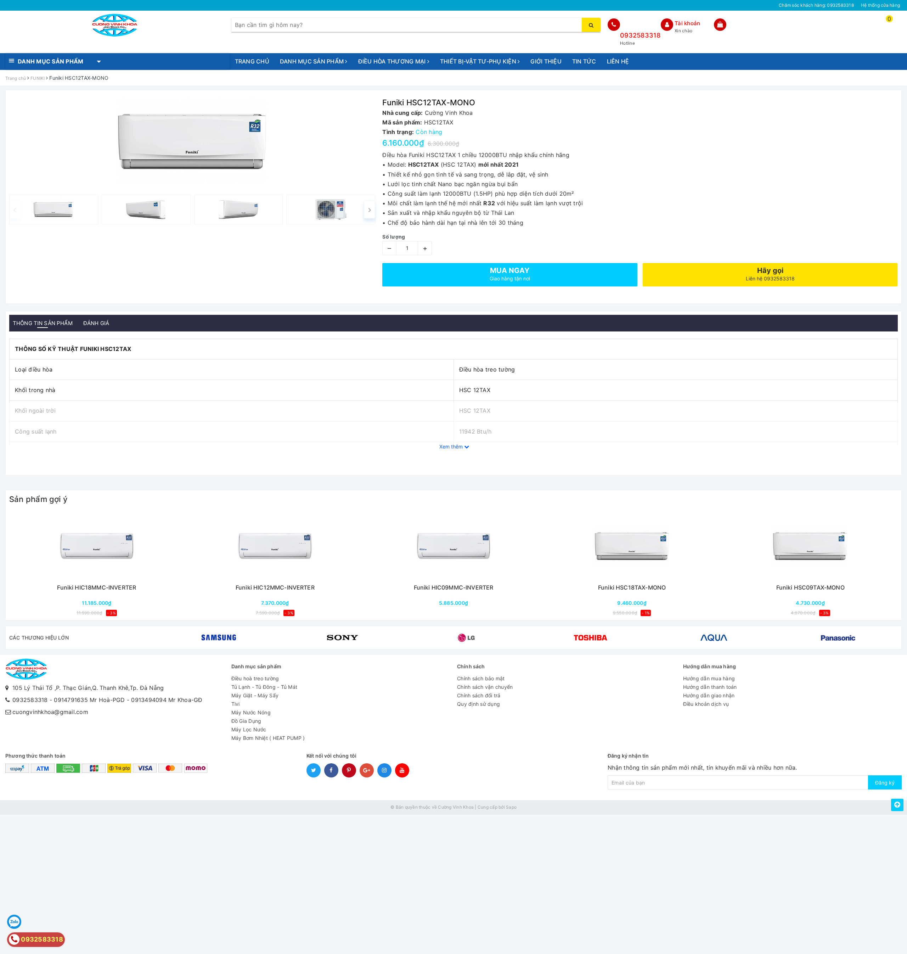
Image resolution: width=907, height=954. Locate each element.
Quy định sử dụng (478, 704)
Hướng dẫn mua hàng (709, 678)
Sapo (511, 807)
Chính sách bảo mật (481, 678)
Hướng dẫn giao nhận (709, 695)
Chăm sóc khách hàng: (816, 5)
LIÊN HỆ (618, 61)
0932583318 (640, 35)
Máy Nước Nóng (251, 712)
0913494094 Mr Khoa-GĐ (166, 699)
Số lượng (393, 237)
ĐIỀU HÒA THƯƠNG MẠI (392, 61)
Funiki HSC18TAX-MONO (632, 588)
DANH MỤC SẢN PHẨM (312, 61)
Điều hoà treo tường (255, 678)
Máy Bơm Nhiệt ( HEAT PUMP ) (268, 738)
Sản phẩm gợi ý (38, 499)
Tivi (235, 704)
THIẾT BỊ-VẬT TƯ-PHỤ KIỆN (479, 61)
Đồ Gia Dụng (246, 721)
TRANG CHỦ (252, 61)
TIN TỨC (584, 61)
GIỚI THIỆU (546, 61)
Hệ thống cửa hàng (880, 5)
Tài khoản (687, 23)
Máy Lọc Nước (248, 729)
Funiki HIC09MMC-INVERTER (454, 588)
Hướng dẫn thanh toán (710, 687)
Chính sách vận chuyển (485, 687)
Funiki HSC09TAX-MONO (810, 588)
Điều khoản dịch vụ (706, 704)
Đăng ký (885, 783)
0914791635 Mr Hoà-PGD (89, 699)
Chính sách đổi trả (479, 695)
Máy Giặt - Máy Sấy (255, 695)
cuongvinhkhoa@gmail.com (50, 711)
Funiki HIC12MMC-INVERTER (275, 588)
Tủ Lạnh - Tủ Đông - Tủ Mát (264, 687)
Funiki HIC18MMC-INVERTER (96, 588)
